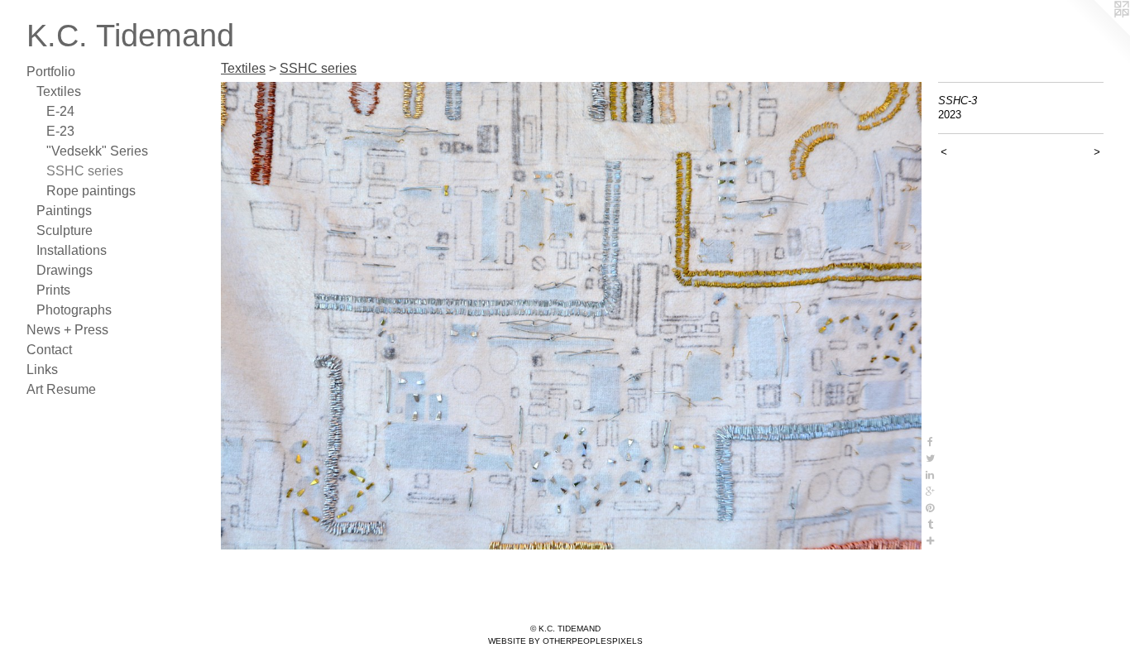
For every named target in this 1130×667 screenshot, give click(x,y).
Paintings (64, 211)
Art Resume (61, 389)
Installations (71, 250)
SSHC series (84, 171)
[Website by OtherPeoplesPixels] (1097, 33)
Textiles (58, 91)
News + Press (67, 330)
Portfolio (50, 72)
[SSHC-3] (571, 315)
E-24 (60, 111)
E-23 (60, 131)
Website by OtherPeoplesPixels (565, 640)
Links (42, 369)
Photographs (74, 310)
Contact (49, 350)
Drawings (64, 270)
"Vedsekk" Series (97, 151)
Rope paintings (91, 191)
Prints (53, 290)
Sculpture (64, 230)
